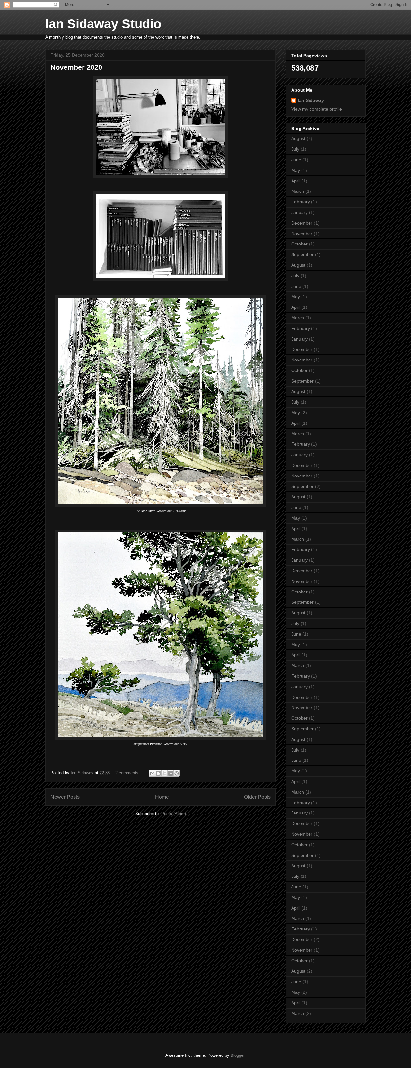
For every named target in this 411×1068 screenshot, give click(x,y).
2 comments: (128, 772)
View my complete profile (316, 108)
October (299, 243)
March (297, 191)
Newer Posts (65, 797)
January (299, 212)
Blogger (237, 1055)
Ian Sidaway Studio (103, 24)
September (302, 254)
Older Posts (257, 797)
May (295, 170)
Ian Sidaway (311, 100)
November (301, 233)
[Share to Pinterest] (176, 773)
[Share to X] (164, 773)
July (295, 149)
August (298, 138)
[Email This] (152, 773)
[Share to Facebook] (170, 773)
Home (162, 797)
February (300, 201)
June (296, 159)
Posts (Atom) (173, 813)
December (301, 223)
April (295, 180)
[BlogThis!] (158, 773)
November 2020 (76, 67)
